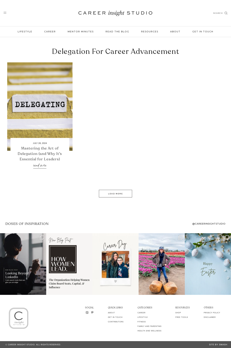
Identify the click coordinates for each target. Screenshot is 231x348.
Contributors (116, 321)
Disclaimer (210, 317)
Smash (223, 344)
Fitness (142, 321)
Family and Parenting (150, 326)
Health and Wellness (150, 330)
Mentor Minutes (81, 31)
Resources (149, 31)
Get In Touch (202, 31)
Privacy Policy (212, 312)
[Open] (23, 264)
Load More (115, 193)
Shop (178, 312)
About (175, 31)
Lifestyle (25, 31)
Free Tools (181, 317)
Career (50, 31)
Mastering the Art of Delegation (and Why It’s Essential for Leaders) (40, 154)
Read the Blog (117, 31)
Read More (39, 165)
